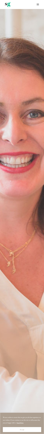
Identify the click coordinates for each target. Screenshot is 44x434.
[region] (22, 423)
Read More (20, 423)
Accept (22, 430)
